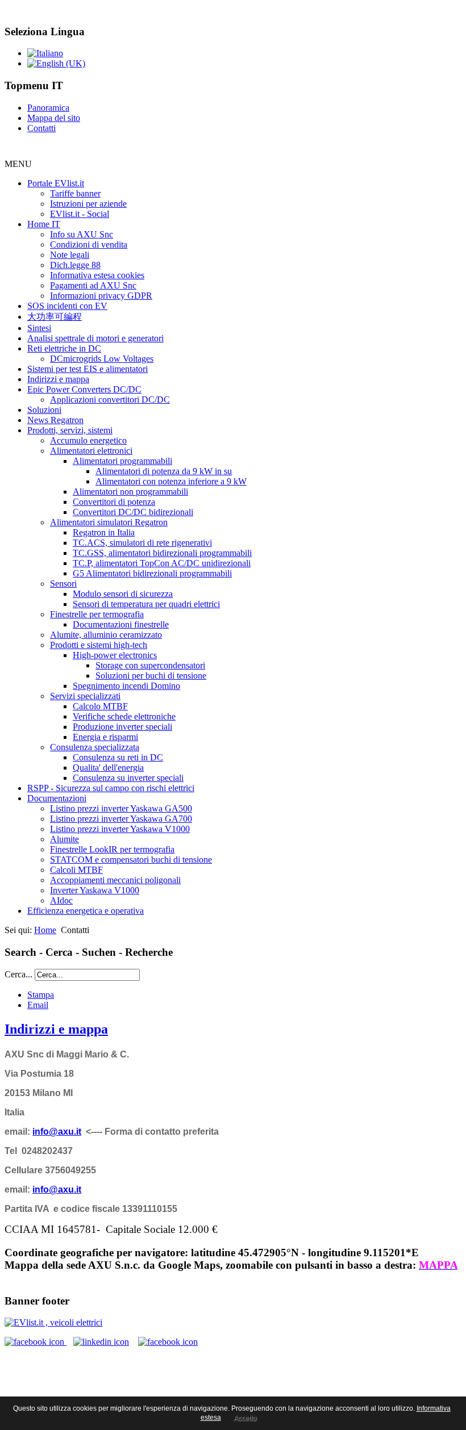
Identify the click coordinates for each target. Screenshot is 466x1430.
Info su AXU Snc (81, 234)
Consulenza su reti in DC (118, 757)
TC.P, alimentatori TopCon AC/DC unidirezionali (162, 563)
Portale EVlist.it (55, 183)
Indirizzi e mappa (58, 379)
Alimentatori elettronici (91, 450)
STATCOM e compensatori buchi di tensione (131, 859)
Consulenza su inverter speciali (128, 778)
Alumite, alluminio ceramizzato (106, 634)
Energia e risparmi (105, 737)
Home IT (43, 224)
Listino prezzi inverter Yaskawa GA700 (121, 818)
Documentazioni (56, 798)
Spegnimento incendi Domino (126, 686)
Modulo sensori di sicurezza (123, 594)
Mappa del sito (53, 118)
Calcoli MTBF (76, 870)
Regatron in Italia (104, 532)
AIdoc (61, 900)
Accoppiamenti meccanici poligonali (115, 880)
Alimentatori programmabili (122, 461)
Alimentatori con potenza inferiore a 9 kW (171, 481)
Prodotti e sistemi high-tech (98, 645)
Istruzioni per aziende (88, 203)
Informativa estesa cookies (97, 275)
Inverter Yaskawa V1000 (94, 890)
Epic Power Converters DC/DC (84, 389)
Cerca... (18, 974)
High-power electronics (115, 655)
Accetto (245, 1418)
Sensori (63, 583)
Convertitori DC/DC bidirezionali (133, 512)
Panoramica (48, 107)
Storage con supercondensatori (150, 665)
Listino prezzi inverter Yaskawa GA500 (121, 808)
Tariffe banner (75, 193)
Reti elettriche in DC (64, 348)
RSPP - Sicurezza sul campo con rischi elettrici (110, 788)
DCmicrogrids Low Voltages (101, 358)
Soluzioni (44, 410)
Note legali (69, 255)
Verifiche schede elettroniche (124, 716)
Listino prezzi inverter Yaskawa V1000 (120, 829)
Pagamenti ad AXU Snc (93, 285)
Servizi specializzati (85, 696)
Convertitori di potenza (114, 502)
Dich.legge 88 (75, 265)
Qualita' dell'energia (108, 767)
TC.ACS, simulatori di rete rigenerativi (142, 542)
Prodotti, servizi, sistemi (70, 430)
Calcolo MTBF (100, 706)
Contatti (41, 128)
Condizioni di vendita (88, 244)
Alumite (64, 839)
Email (37, 1005)
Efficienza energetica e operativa (85, 910)
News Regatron (55, 420)
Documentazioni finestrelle (121, 624)
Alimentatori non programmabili (130, 491)
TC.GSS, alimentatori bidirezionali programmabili (162, 553)
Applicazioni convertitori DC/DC (110, 399)
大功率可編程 (54, 316)
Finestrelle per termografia (97, 614)
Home (45, 930)
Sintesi (39, 328)
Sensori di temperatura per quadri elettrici (146, 604)
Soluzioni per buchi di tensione (150, 675)
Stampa (40, 995)
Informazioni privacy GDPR (101, 295)
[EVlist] (53, 1322)
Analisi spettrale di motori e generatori (95, 338)
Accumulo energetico (88, 440)
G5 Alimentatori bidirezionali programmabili (152, 573)
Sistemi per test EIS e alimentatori (87, 369)
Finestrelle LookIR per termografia (112, 849)
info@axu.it (56, 1131)
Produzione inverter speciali (122, 726)
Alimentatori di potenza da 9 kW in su (163, 471)
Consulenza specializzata (94, 747)
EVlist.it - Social (79, 214)
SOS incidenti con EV (67, 306)
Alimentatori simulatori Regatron (109, 522)
